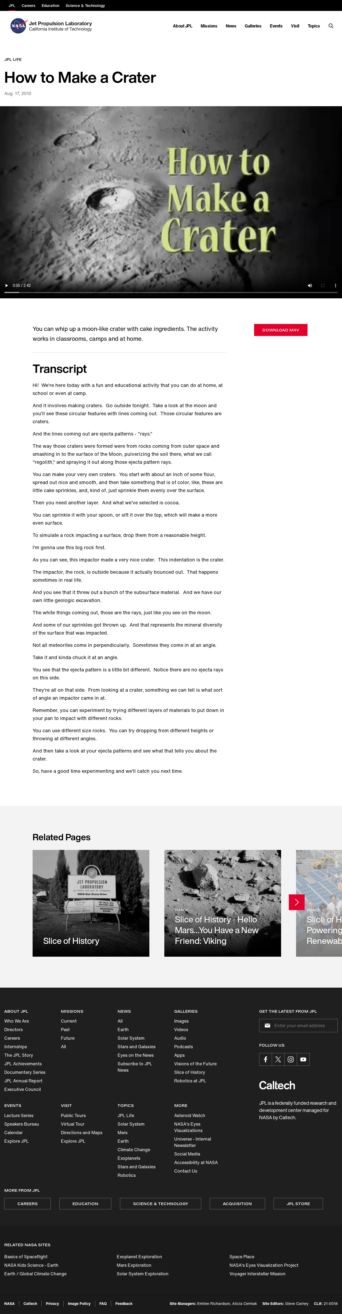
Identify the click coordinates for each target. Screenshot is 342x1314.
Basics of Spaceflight (26, 1256)
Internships (15, 1046)
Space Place (242, 1256)
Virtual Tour (72, 1124)
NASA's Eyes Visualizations (188, 1127)
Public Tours (73, 1115)
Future (68, 1038)
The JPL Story (18, 1055)
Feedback (124, 1303)
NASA (9, 1303)
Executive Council (22, 1089)
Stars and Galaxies (137, 1046)
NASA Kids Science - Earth (31, 1265)
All (63, 1046)
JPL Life (126, 1115)
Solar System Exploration (143, 1274)
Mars (122, 1132)
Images (181, 1021)
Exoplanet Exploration (139, 1256)
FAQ (103, 1303)
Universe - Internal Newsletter (192, 1142)
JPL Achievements (23, 1063)
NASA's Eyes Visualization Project (264, 1265)
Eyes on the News (136, 1055)
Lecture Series (18, 1115)
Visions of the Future (195, 1063)
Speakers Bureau (21, 1124)
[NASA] (18, 25)
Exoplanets (129, 1158)
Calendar (13, 1132)
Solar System (131, 1038)
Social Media (187, 1154)
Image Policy (79, 1303)
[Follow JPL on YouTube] (303, 1059)
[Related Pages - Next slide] (297, 902)
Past (65, 1029)
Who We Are (16, 1021)
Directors (13, 1029)
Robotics (127, 1175)
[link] (91, 903)
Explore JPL (16, 1141)
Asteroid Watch (189, 1115)
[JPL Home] (61, 25)
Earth (123, 1029)
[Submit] (266, 1025)
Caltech (30, 1303)
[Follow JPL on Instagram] (290, 1059)
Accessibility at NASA (196, 1162)
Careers (12, 1038)
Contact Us (185, 1171)
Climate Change (134, 1149)
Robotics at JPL (190, 1081)
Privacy (52, 1303)
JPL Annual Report (23, 1081)
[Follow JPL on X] (278, 1059)
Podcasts (183, 1046)
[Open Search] (331, 26)
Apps (179, 1055)
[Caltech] (277, 1085)
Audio (180, 1038)
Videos (181, 1029)
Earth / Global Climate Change (35, 1274)
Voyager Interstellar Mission (258, 1274)
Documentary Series (24, 1072)
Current (69, 1021)
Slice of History (189, 1072)
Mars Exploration (134, 1265)
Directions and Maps (81, 1132)
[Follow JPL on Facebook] (265, 1059)
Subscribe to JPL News (135, 1066)
